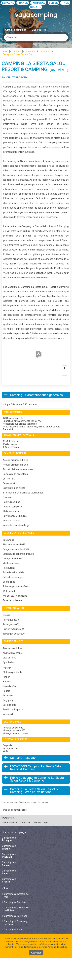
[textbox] (36, 37)
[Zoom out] (64, 373)
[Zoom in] (64, 368)
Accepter (36, 952)
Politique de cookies (57, 947)
